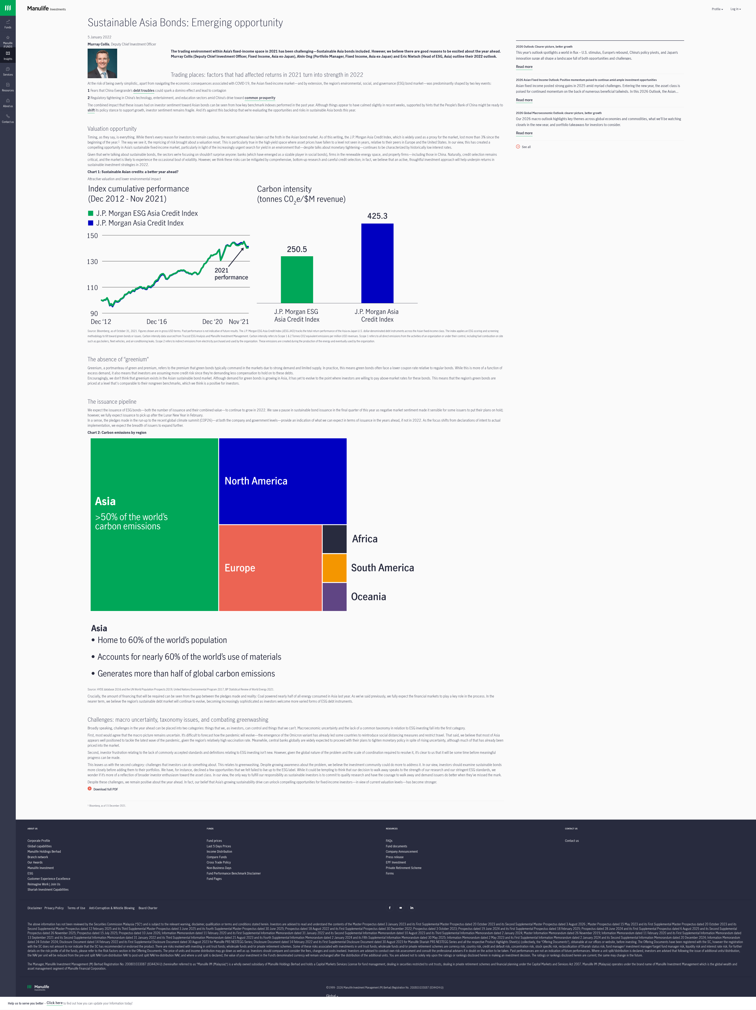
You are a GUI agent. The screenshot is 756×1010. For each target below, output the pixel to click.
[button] (717, 9)
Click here (55, 1002)
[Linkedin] (413, 909)
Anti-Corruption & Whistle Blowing (112, 908)
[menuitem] (8, 24)
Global (331, 995)
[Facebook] (391, 909)
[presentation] (8, 24)
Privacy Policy (54, 908)
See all (526, 147)
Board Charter (148, 908)
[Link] (8, 8)
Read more (524, 66)
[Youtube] (402, 909)
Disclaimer (35, 908)
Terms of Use (76, 908)
